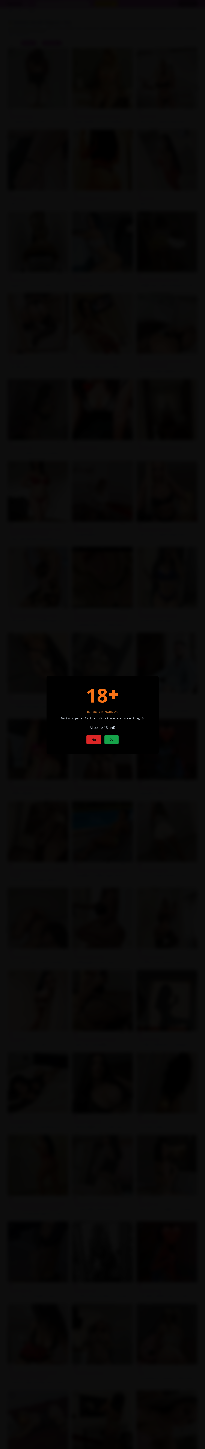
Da (111, 739)
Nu (93, 739)
